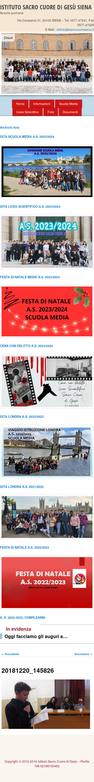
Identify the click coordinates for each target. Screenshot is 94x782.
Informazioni (41, 103)
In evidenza (18, 628)
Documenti (70, 112)
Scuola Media (68, 103)
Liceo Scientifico (27, 112)
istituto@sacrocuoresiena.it (75, 29)
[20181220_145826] (46, 727)
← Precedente (10, 654)
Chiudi (8, 37)
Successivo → (83, 654)
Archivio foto (9, 127)
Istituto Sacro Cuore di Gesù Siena (46, 7)
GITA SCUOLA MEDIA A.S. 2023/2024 (27, 136)
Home (20, 103)
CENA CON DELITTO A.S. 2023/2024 (26, 346)
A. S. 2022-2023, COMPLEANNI (22, 617)
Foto (51, 112)
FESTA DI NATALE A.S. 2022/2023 (24, 547)
